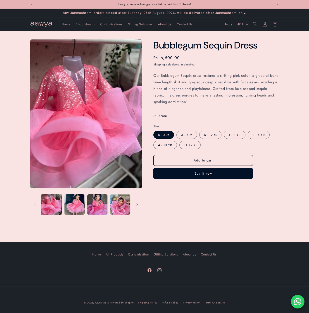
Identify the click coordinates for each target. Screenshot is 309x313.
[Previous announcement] (32, 4)
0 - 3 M (163, 134)
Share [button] (163, 115)
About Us (189, 254)
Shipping (159, 65)
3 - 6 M (186, 134)
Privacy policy (191, 302)
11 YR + (190, 145)
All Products (114, 254)
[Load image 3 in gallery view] (97, 204)
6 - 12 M (210, 134)
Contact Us (209, 254)
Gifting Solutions (166, 254)
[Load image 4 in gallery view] (120, 204)
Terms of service (214, 302)
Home (96, 254)
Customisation (138, 254)
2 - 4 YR (258, 134)
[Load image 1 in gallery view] (51, 204)
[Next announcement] (277, 4)
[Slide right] (137, 204)
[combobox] (216, 88)
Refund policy (170, 302)
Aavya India (102, 302)
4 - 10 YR (165, 145)
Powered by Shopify (122, 302)
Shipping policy (147, 302)
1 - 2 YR (235, 134)
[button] (85, 24)
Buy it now (203, 173)
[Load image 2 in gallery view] (74, 204)
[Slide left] (35, 204)
